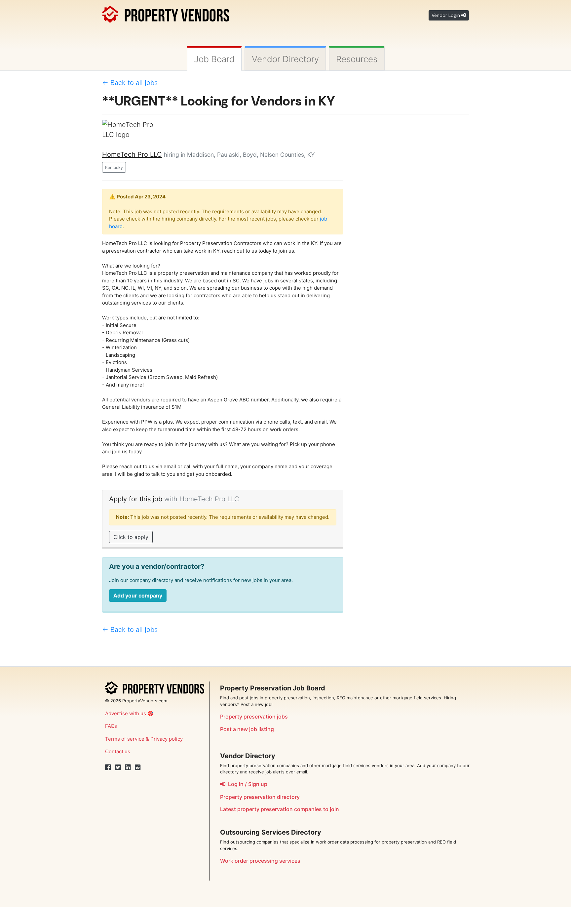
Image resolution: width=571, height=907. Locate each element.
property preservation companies (279, 809)
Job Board (214, 59)
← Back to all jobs (130, 83)
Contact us (117, 751)
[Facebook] (108, 767)
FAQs (111, 726)
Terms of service (124, 739)
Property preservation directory (260, 797)
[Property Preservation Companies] (165, 13)
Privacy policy (166, 739)
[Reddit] (138, 767)
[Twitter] (118, 767)
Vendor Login (446, 15)
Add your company (137, 595)
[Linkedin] (128, 767)
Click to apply (130, 537)
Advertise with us (125, 713)
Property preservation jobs (254, 716)
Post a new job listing (247, 729)
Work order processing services (260, 860)
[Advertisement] (411, 219)
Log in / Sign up (246, 784)
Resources (356, 59)
